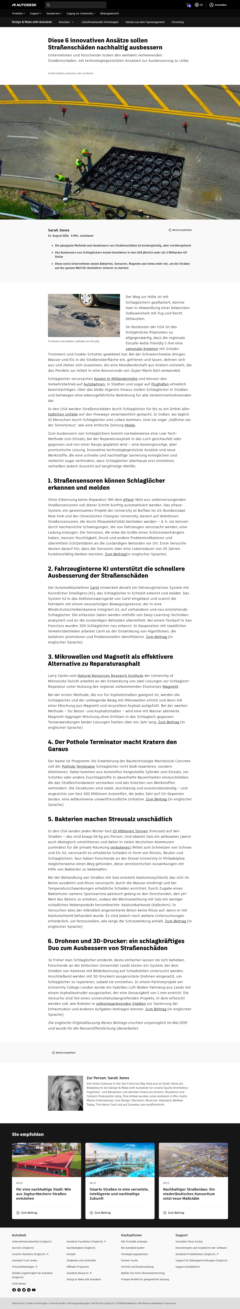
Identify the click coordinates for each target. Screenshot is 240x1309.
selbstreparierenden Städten (121, 1003)
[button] (26, 1213)
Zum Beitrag (115, 554)
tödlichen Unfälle (63, 414)
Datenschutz (18, 1303)
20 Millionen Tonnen (130, 831)
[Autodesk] (24, 4)
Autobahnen (94, 384)
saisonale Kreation (142, 348)
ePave (128, 499)
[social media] (24, 1290)
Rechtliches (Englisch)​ (103, 1303)
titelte (130, 425)
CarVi (94, 587)
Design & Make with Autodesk (32, 22)
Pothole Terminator (78, 766)
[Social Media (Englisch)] (24, 1289)
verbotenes (120, 847)
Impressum (170, 1303)
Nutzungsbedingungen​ (79, 1303)
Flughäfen (160, 384)
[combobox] (75, 4)
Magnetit (170, 686)
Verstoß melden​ (58, 1303)
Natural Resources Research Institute (110, 675)
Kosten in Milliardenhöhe (116, 378)
